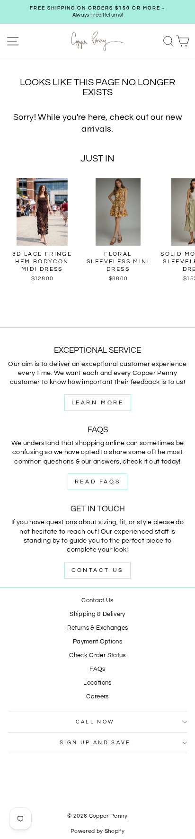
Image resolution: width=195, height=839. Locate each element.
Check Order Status (97, 655)
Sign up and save (95, 742)
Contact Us (97, 570)
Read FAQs (97, 482)
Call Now (95, 721)
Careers (97, 697)
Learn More (97, 403)
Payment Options (97, 642)
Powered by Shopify (97, 831)
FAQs (97, 669)
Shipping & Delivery (97, 614)
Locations (97, 683)
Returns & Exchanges (97, 628)
